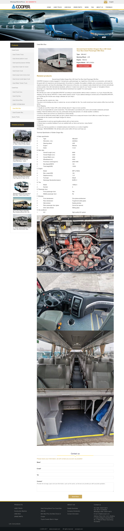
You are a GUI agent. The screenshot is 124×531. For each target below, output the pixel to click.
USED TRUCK (58, 7)
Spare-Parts (16, 117)
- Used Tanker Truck (18, 54)
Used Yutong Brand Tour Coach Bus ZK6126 (51, 509)
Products (15, 45)
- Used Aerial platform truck (20, 58)
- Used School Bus (17, 100)
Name (39, 462)
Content (39, 481)
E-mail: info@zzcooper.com (102, 514)
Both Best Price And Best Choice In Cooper (51, 515)
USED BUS (67, 7)
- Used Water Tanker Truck (19, 83)
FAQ (92, 7)
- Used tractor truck (17, 71)
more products (16, 524)
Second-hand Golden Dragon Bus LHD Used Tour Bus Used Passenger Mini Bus (75, 79)
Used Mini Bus (41, 44)
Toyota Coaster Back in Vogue (49, 519)
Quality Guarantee (72, 508)
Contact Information (73, 514)
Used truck (15, 50)
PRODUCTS (18, 505)
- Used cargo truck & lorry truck (21, 75)
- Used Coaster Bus (17, 112)
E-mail (39, 468)
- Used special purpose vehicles (21, 63)
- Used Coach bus (17, 92)
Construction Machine (20, 511)
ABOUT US (99, 7)
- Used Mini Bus (16, 108)
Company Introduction (73, 511)
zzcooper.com (79, 529)
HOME (49, 7)
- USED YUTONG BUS (18, 104)
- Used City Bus (16, 96)
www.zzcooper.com (54, 529)
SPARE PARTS (78, 7)
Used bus (15, 88)
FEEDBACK (109, 7)
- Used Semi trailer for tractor (20, 67)
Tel (38, 475)
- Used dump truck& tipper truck (21, 79)
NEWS (87, 7)
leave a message (84, 66)
